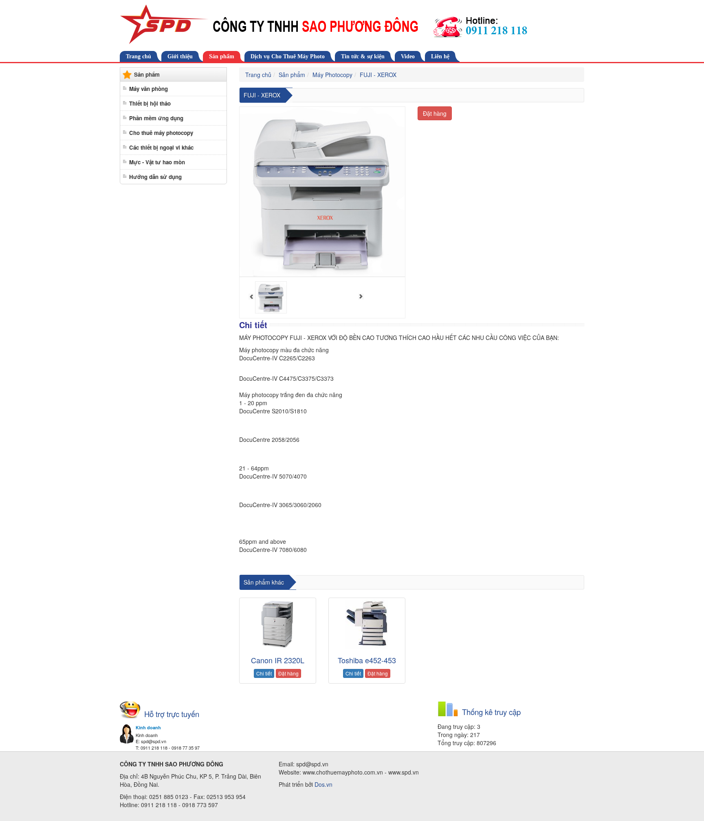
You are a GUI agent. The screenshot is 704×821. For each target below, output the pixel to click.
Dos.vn (323, 784)
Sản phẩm (221, 56)
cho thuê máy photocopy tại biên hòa (280, 568)
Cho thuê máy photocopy (161, 133)
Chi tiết (264, 673)
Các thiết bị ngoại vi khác (161, 147)
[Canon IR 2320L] (277, 624)
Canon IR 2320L (277, 660)
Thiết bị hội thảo (150, 103)
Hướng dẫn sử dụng (155, 177)
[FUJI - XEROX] (271, 297)
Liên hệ (440, 56)
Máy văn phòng (148, 89)
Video (408, 56)
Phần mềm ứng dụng (156, 118)
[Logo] (352, 24)
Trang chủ (138, 56)
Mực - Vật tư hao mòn (157, 162)
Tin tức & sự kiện (363, 56)
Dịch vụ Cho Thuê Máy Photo (288, 56)
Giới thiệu (180, 56)
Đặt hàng (435, 113)
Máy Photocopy (332, 75)
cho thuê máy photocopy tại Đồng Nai (363, 568)
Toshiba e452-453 (367, 660)
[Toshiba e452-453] (366, 624)
